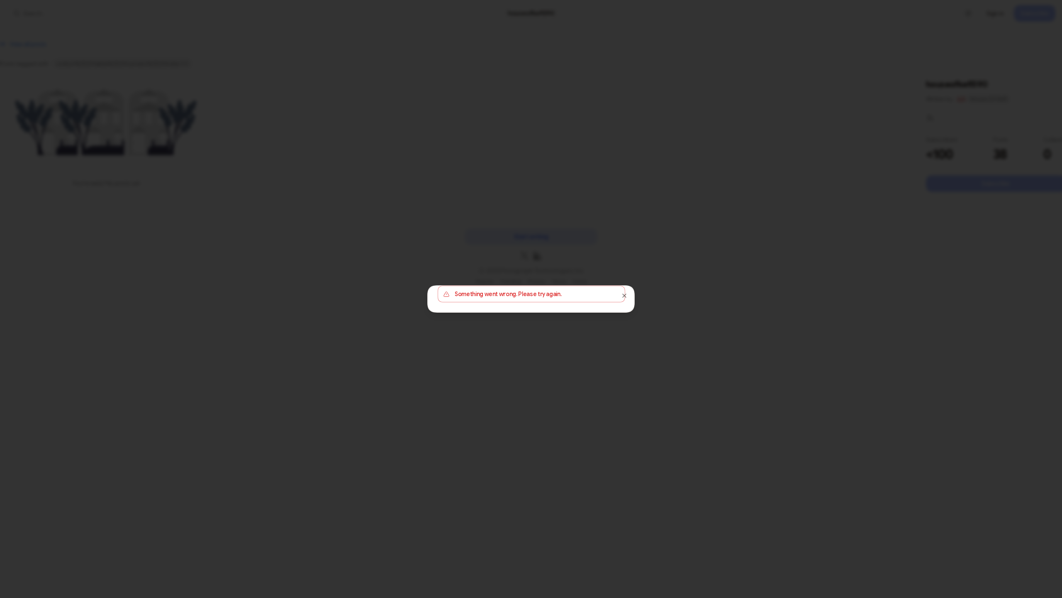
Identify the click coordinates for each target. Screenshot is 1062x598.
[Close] (624, 295)
